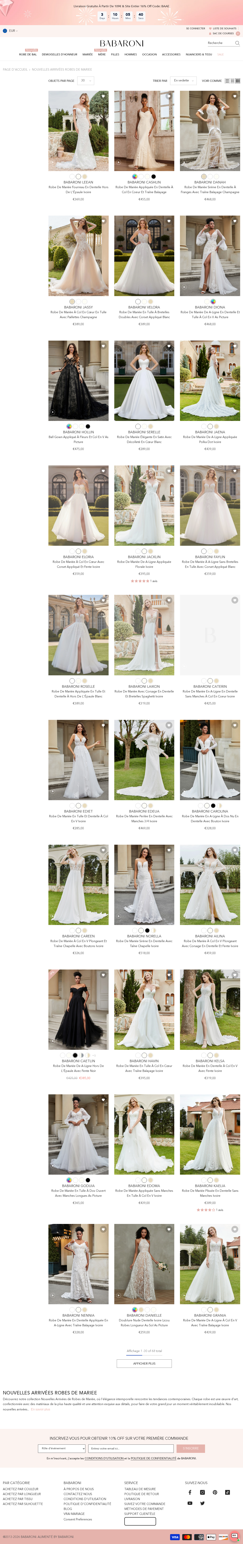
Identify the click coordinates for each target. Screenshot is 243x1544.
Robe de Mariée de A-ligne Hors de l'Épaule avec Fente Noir (78, 1069)
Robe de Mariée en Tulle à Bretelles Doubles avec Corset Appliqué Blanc (144, 315)
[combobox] (220, 43)
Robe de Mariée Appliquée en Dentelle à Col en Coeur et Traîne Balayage (144, 190)
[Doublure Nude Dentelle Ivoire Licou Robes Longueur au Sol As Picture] (144, 1264)
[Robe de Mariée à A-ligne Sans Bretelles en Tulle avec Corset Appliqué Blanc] (210, 505)
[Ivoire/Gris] (81, 1055)
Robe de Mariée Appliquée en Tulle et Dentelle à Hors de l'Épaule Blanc (78, 694)
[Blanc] (72, 176)
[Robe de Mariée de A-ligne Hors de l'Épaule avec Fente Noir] (78, 1010)
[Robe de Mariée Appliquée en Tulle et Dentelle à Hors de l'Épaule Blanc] (78, 635)
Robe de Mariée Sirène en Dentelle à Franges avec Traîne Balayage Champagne (210, 190)
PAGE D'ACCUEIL (15, 69)
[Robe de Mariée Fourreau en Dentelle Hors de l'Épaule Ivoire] (78, 131)
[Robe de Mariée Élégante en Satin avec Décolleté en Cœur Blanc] (144, 381)
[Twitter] (202, 1503)
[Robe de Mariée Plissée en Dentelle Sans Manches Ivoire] (210, 1134)
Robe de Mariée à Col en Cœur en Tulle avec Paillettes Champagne (78, 315)
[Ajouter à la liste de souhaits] (103, 96)
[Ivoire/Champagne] (219, 805)
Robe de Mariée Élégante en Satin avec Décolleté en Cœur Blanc (144, 440)
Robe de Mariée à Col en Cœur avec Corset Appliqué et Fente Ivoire (78, 565)
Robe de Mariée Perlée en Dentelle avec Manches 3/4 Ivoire (144, 819)
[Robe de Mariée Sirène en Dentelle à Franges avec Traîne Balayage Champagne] (210, 131)
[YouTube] (190, 1503)
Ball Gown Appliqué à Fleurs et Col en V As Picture (78, 440)
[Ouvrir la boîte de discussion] (234, 1536)
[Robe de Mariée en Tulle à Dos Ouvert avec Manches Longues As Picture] (78, 1134)
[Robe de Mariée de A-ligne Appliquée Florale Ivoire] (144, 505)
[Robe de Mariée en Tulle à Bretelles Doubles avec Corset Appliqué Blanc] (144, 256)
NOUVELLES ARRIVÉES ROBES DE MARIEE (62, 69)
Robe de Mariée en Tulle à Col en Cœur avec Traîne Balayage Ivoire (144, 1069)
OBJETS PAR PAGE (61, 81)
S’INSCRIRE (191, 1448)
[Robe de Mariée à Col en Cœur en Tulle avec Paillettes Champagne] (78, 256)
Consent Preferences (78, 1519)
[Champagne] (84, 176)
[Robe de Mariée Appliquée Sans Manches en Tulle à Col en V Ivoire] (144, 1134)
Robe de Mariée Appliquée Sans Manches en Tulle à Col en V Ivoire (144, 1193)
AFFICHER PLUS (144, 1364)
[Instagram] (202, 1492)
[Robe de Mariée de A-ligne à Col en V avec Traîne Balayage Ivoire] (210, 1264)
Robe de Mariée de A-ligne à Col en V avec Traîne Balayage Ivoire (210, 1323)
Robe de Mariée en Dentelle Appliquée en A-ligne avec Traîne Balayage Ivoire (78, 1323)
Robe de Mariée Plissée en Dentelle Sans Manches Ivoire (210, 1193)
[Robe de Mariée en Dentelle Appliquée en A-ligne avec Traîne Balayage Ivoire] (78, 1264)
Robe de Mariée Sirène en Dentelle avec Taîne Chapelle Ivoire (144, 944)
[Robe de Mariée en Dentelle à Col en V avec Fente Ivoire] (210, 1010)
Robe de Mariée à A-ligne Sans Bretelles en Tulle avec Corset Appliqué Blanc (210, 565)
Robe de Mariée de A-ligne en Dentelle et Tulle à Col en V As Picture (210, 315)
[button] (85, 80)
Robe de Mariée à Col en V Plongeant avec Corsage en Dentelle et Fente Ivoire (210, 944)
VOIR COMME (212, 81)
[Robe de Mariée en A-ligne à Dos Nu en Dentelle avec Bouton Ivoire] (210, 760)
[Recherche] (224, 43)
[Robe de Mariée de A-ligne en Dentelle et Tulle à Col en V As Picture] (210, 256)
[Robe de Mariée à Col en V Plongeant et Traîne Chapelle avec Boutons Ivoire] (78, 885)
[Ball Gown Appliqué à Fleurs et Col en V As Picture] (78, 381)
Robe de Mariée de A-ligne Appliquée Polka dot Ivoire (210, 440)
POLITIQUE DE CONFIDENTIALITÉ (153, 1458)
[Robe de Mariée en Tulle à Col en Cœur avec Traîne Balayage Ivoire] (144, 1010)
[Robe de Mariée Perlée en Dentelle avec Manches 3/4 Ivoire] (144, 760)
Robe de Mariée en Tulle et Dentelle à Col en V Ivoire (78, 819)
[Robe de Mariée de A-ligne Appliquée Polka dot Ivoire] (210, 381)
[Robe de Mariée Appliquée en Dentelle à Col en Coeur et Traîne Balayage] (144, 131)
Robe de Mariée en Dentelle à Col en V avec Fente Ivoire (210, 1069)
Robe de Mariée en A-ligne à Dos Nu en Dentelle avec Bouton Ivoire (210, 819)
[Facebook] (190, 1492)
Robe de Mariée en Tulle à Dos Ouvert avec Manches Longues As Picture (78, 1193)
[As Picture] (134, 176)
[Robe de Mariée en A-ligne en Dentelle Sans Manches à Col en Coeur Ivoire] (210, 635)
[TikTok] (227, 1492)
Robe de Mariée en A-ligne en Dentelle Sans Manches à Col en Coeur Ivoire (210, 694)
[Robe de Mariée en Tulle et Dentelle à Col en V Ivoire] (78, 760)
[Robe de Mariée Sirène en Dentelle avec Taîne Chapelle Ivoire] (144, 885)
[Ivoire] (78, 176)
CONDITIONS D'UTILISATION (104, 1458)
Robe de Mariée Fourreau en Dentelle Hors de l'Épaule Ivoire (78, 190)
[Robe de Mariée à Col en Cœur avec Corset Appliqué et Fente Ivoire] (78, 505)
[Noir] (153, 176)
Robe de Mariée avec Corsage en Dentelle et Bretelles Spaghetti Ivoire (144, 694)
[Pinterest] (215, 1492)
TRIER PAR (160, 81)
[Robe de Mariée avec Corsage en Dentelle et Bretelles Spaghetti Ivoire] (144, 635)
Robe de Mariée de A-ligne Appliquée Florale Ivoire (144, 565)
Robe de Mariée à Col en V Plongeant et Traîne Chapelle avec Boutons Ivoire (78, 944)
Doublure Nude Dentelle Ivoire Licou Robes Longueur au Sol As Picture (144, 1323)
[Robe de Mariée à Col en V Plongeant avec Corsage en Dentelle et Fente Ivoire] (210, 885)
